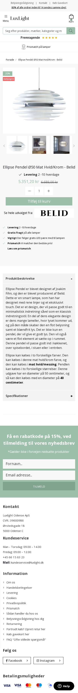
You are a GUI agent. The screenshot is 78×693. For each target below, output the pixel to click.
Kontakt (43, 3)
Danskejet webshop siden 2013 (40, 46)
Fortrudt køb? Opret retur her (25, 629)
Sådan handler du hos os (22, 613)
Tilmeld (39, 486)
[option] (17, 145)
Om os (10, 582)
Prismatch (13, 608)
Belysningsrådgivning (22, 3)
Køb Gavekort (60, 3)
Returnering (14, 624)
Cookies (11, 598)
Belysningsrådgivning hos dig (25, 619)
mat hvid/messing (43, 364)
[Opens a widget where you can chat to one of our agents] (63, 686)
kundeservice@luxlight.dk (27, 562)
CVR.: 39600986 (13, 520)
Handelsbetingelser (19, 587)
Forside (10, 59)
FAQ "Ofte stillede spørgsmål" (26, 639)
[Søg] (70, 30)
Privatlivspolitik (16, 603)
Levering (12, 593)
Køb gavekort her (17, 634)
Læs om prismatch (19, 248)
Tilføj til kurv (39, 201)
